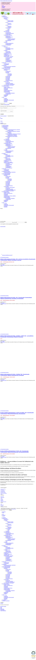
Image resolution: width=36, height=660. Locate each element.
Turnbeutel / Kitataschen (7, 53)
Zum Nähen (9, 75)
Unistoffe (5, 98)
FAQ (1, 504)
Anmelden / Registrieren (5, 600)
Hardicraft (7, 72)
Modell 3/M (9, 24)
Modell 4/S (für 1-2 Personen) (12, 134)
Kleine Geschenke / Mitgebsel (8, 56)
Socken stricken (6, 81)
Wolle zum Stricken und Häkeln (9, 190)
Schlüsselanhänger (8, 60)
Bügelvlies (5, 101)
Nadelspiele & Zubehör (9, 83)
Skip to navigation (3, 0)
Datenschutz (2, 497)
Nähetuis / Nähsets (7, 192)
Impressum (2, 496)
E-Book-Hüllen (8, 34)
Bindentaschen (8, 536)
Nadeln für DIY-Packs (9, 80)
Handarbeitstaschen (7, 69)
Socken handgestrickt (7, 67)
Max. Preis (14, 222)
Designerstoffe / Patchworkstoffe (9, 205)
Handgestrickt (3, 491)
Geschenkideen (6, 64)
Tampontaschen (8, 37)
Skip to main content (9, 0)
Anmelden (2, 114)
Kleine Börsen (8, 51)
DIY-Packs (5, 175)
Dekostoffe (5, 100)
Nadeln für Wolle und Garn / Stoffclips (10, 195)
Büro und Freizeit (6, 31)
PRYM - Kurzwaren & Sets (8, 193)
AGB (1, 498)
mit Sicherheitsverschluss (9, 48)
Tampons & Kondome (11, 39)
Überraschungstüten (9, 57)
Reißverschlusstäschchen (9, 43)
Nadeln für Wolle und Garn (8, 90)
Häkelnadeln (6, 88)
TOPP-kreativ (8, 76)
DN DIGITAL (14, 509)
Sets (6, 41)
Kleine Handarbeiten (9, 61)
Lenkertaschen (6, 553)
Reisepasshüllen (8, 27)
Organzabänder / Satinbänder (10, 198)
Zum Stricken (10, 74)
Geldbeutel (5, 50)
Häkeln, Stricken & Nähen (6, 173)
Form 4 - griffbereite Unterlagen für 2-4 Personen (13, 133)
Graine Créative (8, 176)
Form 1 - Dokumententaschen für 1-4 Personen (13, 129)
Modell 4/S (9, 26)
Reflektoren (7, 59)
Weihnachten (4, 168)
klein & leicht (8, 47)
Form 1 (7, 19)
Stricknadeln (6, 89)
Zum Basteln (8, 58)
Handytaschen (6, 17)
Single (9, 28)
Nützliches (5, 42)
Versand (3, 264)
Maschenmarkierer (7, 91)
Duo (8, 29)
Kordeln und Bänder (7, 197)
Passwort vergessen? (3, 115)
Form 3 (7, 22)
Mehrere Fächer (8, 52)
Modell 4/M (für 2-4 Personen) (12, 135)
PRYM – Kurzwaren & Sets (8, 87)
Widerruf (2, 500)
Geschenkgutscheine (5, 126)
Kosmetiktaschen (8, 40)
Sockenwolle (8, 82)
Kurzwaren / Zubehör (5, 191)
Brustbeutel (7, 30)
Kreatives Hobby (3, 492)
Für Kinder (4, 153)
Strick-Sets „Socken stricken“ (10, 84)
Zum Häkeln (10, 73)
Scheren (5, 96)
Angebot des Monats (5, 125)
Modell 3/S (9, 23)
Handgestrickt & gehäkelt (6, 171)
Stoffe (3, 202)
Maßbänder (6, 95)
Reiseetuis (5, 18)
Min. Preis (1, 222)
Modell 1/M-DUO (10, 21)
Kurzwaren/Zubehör (4, 493)
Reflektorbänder (8, 199)
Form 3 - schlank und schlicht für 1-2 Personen (13, 131)
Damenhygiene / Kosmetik (8, 143)
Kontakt (2, 505)
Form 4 (7, 25)
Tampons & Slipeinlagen (11, 38)
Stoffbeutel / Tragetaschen (8, 54)
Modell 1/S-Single (10, 20)
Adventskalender (6, 55)
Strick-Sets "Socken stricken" (10, 187)
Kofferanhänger (8, 152)
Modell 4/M (9, 527)
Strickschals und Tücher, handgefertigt (9, 66)
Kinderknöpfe (6, 94)
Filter (25, 222)
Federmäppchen (8, 32)
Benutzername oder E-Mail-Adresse (7, 106)
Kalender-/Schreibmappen (10, 33)
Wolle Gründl (8, 77)
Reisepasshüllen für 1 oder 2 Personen (11, 136)
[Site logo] (4, 120)
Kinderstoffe (6, 99)
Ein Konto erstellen (6, 104)
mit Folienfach (8, 49)
